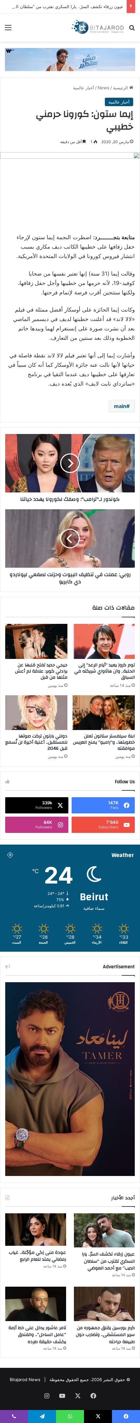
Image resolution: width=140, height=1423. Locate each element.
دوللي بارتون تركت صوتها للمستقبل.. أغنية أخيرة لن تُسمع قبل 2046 (36, 742)
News (103, 87)
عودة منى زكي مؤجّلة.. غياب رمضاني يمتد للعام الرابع (37, 1256)
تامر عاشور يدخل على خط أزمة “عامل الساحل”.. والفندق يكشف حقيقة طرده (37, 1335)
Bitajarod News (25, 1379)
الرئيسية (121, 87)
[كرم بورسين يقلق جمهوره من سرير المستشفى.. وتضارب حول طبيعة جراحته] (104, 1304)
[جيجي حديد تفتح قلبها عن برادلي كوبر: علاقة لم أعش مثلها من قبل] (36, 641)
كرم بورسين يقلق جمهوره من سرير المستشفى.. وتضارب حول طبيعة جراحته (105, 1335)
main (120, 406)
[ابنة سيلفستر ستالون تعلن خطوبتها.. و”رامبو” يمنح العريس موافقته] (104, 712)
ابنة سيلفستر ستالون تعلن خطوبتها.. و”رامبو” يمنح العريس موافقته (104, 742)
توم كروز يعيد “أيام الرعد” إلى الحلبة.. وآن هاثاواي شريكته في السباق (104, 671)
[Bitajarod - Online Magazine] (98, 27)
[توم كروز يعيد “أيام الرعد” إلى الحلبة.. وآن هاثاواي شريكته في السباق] (104, 641)
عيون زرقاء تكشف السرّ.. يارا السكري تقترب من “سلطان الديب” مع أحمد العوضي (108, 1261)
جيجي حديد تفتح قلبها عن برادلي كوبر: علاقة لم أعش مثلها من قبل (41, 671)
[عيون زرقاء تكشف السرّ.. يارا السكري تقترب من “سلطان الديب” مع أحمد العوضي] (104, 1230)
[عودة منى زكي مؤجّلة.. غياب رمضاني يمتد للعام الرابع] (35, 1229)
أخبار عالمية (83, 87)
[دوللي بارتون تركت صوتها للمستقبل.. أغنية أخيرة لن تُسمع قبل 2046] (36, 712)
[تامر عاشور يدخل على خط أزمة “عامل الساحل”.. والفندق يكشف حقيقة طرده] (35, 1304)
